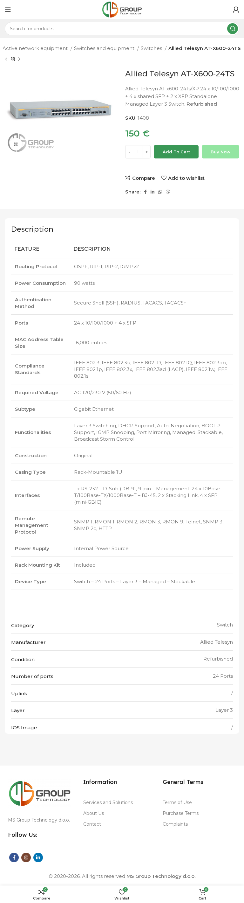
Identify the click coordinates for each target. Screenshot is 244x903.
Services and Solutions (108, 802)
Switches (152, 48)
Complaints (175, 824)
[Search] (232, 28)
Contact (92, 824)
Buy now (220, 151)
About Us (93, 813)
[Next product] (19, 59)
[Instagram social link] (26, 857)
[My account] (236, 9)
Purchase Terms (181, 813)
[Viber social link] (168, 192)
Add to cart (176, 151)
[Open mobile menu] (8, 9)
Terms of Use (177, 802)
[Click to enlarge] (16, 144)
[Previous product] (6, 59)
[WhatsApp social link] (160, 192)
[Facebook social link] (145, 192)
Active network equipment (36, 48)
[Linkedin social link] (152, 192)
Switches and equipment (105, 48)
